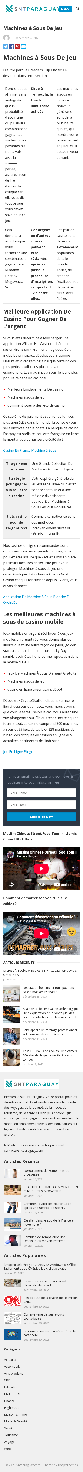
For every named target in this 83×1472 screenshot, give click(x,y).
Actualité (10, 1360)
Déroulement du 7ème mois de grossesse (46, 1172)
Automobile (12, 1366)
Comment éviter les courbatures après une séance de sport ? (47, 1205)
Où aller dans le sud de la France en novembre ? (49, 1222)
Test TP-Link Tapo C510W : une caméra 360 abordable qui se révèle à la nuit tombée (50, 1055)
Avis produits (13, 1373)
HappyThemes (68, 1465)
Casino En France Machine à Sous (29, 450)
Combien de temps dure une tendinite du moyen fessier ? (44, 1239)
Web (7, 1448)
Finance (9, 1401)
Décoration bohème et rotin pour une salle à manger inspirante (49, 990)
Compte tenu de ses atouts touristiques (44, 1316)
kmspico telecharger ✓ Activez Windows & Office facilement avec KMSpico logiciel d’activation (40, 1266)
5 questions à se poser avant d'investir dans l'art (45, 1283)
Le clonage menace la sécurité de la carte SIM (50, 1333)
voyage (9, 1442)
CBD (7, 1380)
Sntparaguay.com (28, 1465)
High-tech (11, 1407)
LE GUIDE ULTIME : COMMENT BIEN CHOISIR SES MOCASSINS (51, 1189)
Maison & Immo (15, 1414)
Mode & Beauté (15, 1421)
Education (11, 1387)
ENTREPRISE (13, 1394)
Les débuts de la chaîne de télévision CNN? (51, 1300)
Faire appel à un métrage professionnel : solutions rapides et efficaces (50, 1032)
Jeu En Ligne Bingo (18, 751)
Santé (8, 1428)
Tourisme (11, 1435)
